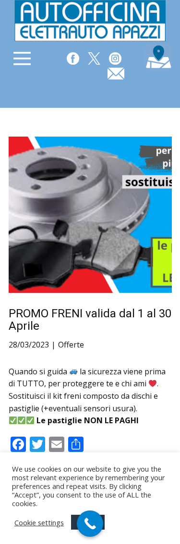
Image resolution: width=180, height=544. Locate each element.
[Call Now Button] (90, 523)
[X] (94, 58)
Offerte (71, 344)
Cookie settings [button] (39, 522)
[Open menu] (22, 58)
